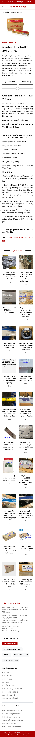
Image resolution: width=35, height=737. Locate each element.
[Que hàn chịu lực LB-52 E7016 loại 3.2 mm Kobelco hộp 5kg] (9, 366)
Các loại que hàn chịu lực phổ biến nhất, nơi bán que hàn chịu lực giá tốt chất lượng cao (26, 277)
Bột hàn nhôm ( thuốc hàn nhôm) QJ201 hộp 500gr (9, 478)
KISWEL (7, 655)
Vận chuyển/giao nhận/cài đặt (12, 720)
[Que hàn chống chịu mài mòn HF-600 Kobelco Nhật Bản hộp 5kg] (26, 501)
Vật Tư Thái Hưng (17, 7)
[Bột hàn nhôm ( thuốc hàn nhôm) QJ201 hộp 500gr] (9, 465)
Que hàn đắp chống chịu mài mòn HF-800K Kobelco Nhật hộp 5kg (9, 515)
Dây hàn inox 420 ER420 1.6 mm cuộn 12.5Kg (9, 310)
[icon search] (32, 6)
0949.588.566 (12, 82)
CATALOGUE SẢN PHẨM (12, 649)
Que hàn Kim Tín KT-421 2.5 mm (17, 239)
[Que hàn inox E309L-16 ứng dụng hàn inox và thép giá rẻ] (9, 432)
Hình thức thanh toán (9, 723)
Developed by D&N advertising (17, 735)
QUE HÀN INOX (7, 679)
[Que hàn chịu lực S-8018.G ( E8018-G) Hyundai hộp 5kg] (26, 569)
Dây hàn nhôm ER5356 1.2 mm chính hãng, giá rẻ (25, 378)
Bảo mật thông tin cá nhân (11, 714)
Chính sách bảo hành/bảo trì (12, 710)
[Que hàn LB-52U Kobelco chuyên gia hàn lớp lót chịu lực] (26, 432)
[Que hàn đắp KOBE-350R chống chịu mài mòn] (26, 536)
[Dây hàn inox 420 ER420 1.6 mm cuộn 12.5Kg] (9, 297)
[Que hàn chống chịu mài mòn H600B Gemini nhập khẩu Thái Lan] (26, 399)
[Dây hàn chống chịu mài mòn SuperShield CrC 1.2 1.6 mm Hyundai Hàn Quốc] (26, 297)
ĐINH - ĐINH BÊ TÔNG (10, 692)
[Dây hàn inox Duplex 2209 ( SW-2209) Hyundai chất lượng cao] (26, 465)
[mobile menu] (2, 6)
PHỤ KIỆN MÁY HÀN (9, 695)
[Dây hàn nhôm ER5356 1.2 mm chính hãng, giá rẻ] (26, 366)
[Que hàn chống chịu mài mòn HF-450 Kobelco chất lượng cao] (9, 536)
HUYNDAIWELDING (11, 660)
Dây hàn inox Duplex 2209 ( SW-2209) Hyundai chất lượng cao (26, 480)
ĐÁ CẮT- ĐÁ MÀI (8, 686)
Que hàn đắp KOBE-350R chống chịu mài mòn (26, 549)
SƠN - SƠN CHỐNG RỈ (10, 698)
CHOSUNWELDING (21, 655)
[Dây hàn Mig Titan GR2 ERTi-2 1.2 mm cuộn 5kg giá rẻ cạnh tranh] (26, 333)
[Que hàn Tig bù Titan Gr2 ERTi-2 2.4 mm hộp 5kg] (9, 333)
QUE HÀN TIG (7, 676)
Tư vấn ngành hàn (10, 643)
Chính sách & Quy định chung (12, 727)
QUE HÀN (6, 12)
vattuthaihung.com (15, 631)
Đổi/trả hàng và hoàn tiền (11, 717)
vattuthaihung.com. (26, 733)
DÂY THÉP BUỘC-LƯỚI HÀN (12, 689)
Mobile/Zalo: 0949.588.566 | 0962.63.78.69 (17, 2)
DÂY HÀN (5, 682)
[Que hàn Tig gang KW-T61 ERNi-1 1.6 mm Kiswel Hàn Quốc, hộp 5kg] (9, 399)
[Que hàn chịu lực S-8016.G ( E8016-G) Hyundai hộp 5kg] (9, 569)
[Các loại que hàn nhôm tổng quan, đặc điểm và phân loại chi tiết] (9, 262)
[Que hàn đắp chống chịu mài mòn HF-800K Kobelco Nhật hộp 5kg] (9, 501)
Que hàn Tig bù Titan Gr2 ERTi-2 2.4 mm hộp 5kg (9, 345)
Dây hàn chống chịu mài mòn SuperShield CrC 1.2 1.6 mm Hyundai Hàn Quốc (26, 312)
